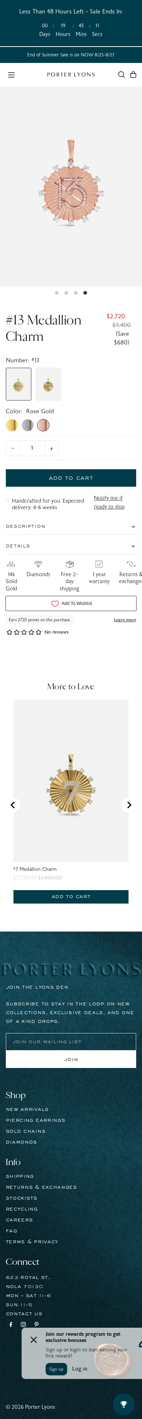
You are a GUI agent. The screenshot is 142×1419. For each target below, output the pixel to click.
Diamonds (22, 1142)
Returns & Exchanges (41, 1187)
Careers (19, 1220)
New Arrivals (27, 1109)
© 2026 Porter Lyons (30, 1407)
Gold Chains (26, 1131)
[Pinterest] (37, 1325)
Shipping (20, 1176)
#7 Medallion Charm (35, 869)
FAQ (11, 1230)
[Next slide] (129, 805)
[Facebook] (10, 1325)
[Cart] (133, 74)
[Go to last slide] (13, 805)
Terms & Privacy (32, 1241)
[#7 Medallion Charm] (48, 384)
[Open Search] (121, 74)
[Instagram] (23, 1325)
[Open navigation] (24, 74)
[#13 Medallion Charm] (18, 384)
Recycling (22, 1209)
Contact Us (24, 1313)
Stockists (22, 1198)
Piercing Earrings (36, 1120)
